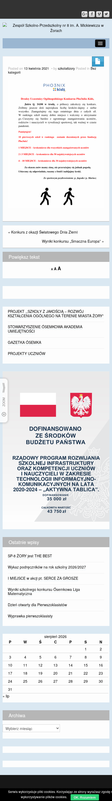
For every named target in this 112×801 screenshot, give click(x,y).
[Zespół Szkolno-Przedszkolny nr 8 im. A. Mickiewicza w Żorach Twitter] (106, 14)
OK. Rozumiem (85, 797)
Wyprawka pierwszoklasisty (30, 615)
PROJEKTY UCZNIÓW (26, 353)
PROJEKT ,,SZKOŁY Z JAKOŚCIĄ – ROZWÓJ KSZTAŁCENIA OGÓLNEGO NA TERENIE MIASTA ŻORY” (56, 313)
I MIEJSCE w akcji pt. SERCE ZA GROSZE (43, 578)
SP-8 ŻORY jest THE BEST (30, 555)
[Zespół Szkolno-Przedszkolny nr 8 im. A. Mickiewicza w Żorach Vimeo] (99, 14)
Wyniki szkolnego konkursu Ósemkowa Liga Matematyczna (44, 591)
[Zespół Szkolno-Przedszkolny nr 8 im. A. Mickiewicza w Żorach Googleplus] (85, 14)
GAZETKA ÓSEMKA (24, 342)
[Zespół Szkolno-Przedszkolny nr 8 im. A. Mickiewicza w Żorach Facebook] (92, 14)
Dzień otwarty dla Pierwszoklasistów (37, 604)
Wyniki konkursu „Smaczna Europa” (71, 241)
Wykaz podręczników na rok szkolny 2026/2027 (47, 567)
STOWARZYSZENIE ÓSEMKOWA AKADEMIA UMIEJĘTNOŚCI (45, 329)
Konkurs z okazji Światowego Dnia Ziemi (44, 232)
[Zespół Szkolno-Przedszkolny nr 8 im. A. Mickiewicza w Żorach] (56, 27)
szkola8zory (66, 68)
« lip (6, 696)
